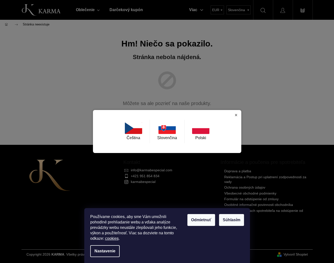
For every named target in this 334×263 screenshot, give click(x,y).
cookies (112, 238)
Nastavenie (104, 251)
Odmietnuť (201, 220)
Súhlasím (231, 220)
